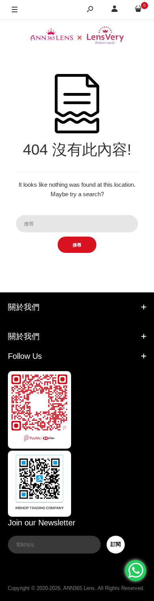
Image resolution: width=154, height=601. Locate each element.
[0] (138, 10)
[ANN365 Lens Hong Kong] (77, 36)
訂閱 (116, 544)
